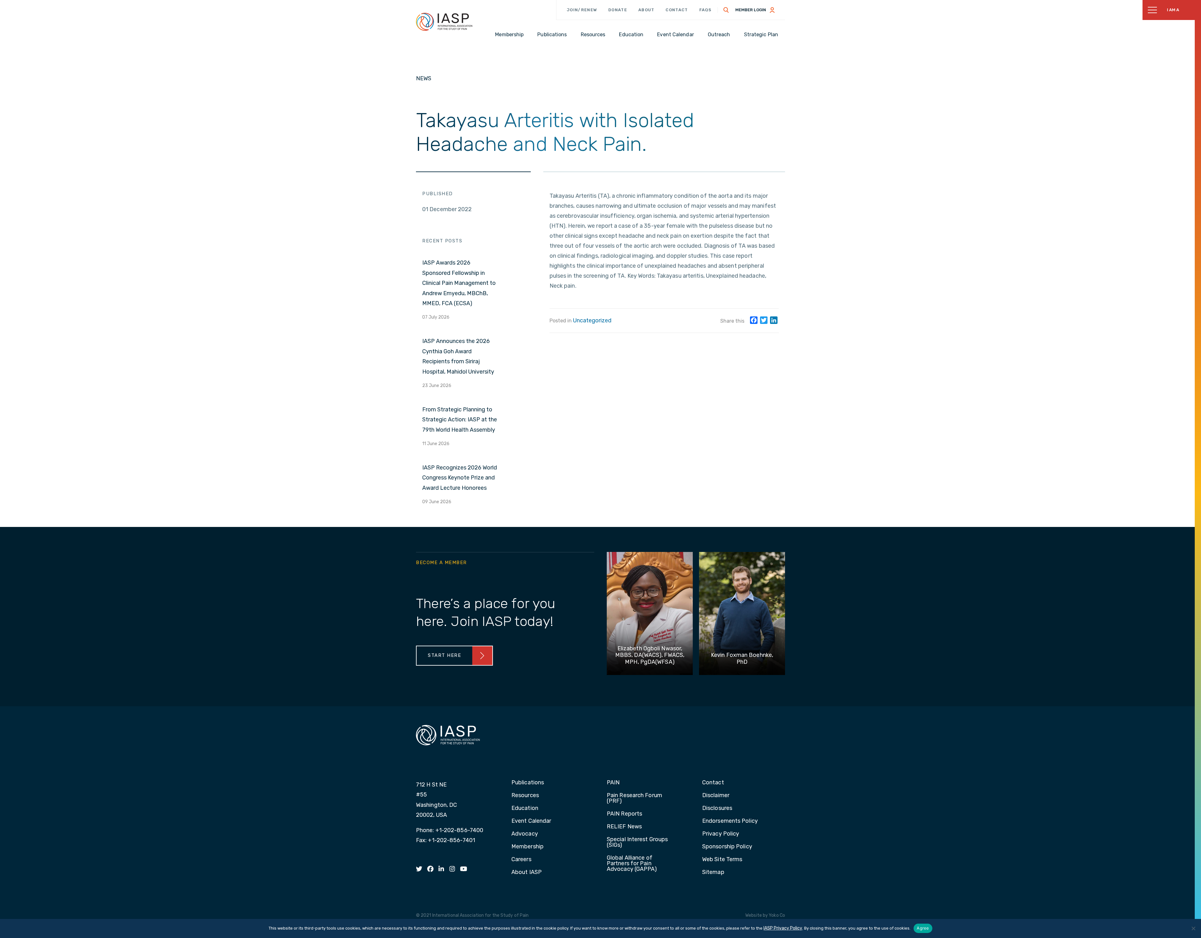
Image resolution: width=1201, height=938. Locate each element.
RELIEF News (624, 827)
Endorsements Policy (730, 821)
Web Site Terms (722, 859)
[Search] (726, 10)
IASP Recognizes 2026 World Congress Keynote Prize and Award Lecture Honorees (459, 477)
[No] (1193, 928)
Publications (527, 783)
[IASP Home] (444, 21)
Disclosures (717, 808)
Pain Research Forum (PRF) (634, 798)
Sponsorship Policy (727, 847)
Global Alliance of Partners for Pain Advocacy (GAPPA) (632, 863)
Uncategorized (592, 320)
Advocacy (524, 834)
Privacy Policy (720, 834)
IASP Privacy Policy (782, 928)
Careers (521, 859)
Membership (527, 847)
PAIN (613, 783)
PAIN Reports (624, 814)
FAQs (705, 9)
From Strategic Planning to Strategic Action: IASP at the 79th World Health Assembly (459, 419)
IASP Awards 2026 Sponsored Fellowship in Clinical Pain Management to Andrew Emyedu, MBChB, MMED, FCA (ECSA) (459, 283)
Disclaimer (715, 795)
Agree (923, 928)
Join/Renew (582, 9)
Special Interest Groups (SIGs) (637, 842)
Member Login (750, 9)
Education (524, 808)
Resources (525, 795)
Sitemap (713, 872)
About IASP (526, 872)
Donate (617, 9)
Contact (677, 9)
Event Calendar (531, 821)
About (646, 9)
